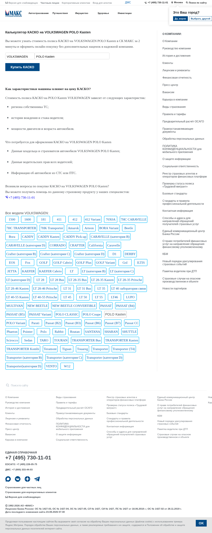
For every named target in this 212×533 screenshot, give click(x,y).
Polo (43, 331)
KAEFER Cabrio (50, 271)
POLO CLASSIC (67, 314)
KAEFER (28, 271)
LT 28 (40, 280)
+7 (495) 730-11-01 (158, 2)
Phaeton (12, 331)
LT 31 (67, 288)
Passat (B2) (53, 323)
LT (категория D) (18, 280)
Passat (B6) (93, 323)
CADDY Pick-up (75, 236)
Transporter (100, 349)
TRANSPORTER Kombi (22, 349)
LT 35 (101, 288)
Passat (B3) (73, 323)
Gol (125, 262)
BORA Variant (109, 228)
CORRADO (57, 245)
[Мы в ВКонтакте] (17, 479)
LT (72, 271)
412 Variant (93, 219)
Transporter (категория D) (104, 357)
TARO (44, 340)
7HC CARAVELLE (133, 219)
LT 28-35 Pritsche (130, 280)
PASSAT (106, 306)
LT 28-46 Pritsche (45, 288)
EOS (12, 262)
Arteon (89, 228)
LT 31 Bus (84, 288)
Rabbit (59, 331)
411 (59, 219)
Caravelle (113, 245)
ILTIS (141, 262)
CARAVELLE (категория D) (25, 245)
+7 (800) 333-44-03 (22, 469)
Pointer (28, 331)
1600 (27, 219)
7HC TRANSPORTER (21, 228)
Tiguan (66, 349)
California (96, 245)
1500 (12, 219)
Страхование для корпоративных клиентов (30, 492)
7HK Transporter (52, 228)
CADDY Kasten (48, 236)
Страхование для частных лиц (23, 487)
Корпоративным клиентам (76, 2)
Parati (35, 323)
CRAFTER (77, 245)
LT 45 (67, 297)
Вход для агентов (102, 2)
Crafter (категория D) (89, 254)
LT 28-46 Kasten (17, 288)
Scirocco (12, 340)
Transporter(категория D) (23, 366)
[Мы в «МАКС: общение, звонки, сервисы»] (8, 479)
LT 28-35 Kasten (102, 280)
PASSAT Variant (40, 314)
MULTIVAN (14, 306)
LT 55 (99, 297)
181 (43, 219)
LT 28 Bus (57, 280)
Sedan (28, 340)
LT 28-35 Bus (78, 280)
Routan (75, 331)
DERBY (130, 254)
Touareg (82, 349)
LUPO (130, 297)
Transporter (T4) (124, 349)
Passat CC (132, 323)
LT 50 (83, 297)
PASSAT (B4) (125, 306)
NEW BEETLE (37, 306)
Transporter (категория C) (64, 357)
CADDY (27, 236)
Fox (27, 262)
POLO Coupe (92, 314)
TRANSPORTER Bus (86, 340)
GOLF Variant (105, 262)
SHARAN (111, 331)
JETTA (12, 271)
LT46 (114, 297)
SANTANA (92, 331)
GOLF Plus (83, 262)
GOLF (43, 262)
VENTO (51, 366)
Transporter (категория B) (24, 357)
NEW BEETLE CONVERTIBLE (74, 306)
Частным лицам (50, 2)
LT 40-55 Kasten (17, 297)
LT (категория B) (94, 271)
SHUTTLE (129, 331)
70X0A (110, 219)
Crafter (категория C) (55, 254)
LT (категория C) (122, 271)
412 (74, 219)
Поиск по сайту (198, 2)
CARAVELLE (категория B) (110, 236)
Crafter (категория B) (21, 254)
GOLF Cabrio (62, 262)
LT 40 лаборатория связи (128, 288)
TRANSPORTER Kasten (121, 340)
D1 (114, 254)
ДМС (128, 2)
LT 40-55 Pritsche (45, 297)
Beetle (128, 228)
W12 (67, 366)
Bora (12, 236)
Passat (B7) (113, 323)
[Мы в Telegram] (37, 479)
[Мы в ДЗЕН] (27, 479)
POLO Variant (15, 323)
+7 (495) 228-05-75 (27, 464)
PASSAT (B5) (15, 314)
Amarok (73, 228)
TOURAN (60, 340)
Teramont (50, 349)
